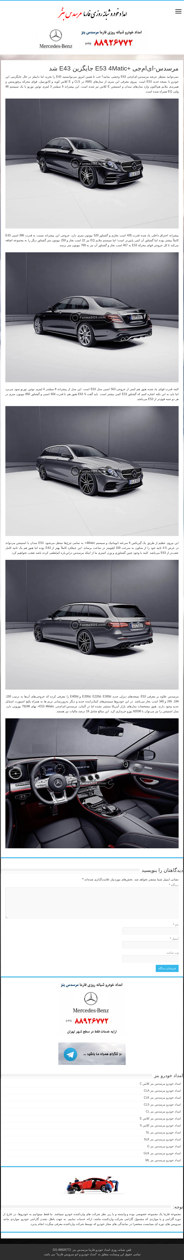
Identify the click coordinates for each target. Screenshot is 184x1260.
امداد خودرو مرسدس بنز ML (163, 1160)
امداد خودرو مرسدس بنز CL (163, 1111)
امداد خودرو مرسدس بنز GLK (162, 1153)
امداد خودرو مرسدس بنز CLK (162, 1097)
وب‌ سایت (172, 952)
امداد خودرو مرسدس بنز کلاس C (160, 1083)
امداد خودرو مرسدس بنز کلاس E (160, 1118)
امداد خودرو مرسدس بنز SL (163, 1132)
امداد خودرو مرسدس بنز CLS (162, 1104)
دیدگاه (174, 885)
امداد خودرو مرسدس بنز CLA (162, 1090)
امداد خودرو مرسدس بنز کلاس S (160, 1125)
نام (176, 924)
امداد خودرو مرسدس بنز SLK (162, 1139)
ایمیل (174, 938)
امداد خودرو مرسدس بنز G (164, 1146)
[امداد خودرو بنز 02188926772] (92, 13)
